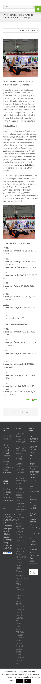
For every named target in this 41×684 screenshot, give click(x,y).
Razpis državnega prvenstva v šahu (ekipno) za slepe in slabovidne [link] (33, 480)
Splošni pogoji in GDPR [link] (7, 492)
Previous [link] (26, 30)
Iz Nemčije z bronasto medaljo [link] (33, 502)
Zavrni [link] (28, 681)
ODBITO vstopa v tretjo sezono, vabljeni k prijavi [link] (33, 455)
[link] (38, 9)
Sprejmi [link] (19, 681)
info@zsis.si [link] (8, 467)
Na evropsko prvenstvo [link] (33, 439)
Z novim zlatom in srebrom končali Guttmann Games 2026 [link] (33, 549)
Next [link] (34, 30)
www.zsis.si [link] (8, 472)
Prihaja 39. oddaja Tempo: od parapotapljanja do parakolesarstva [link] (33, 523)
